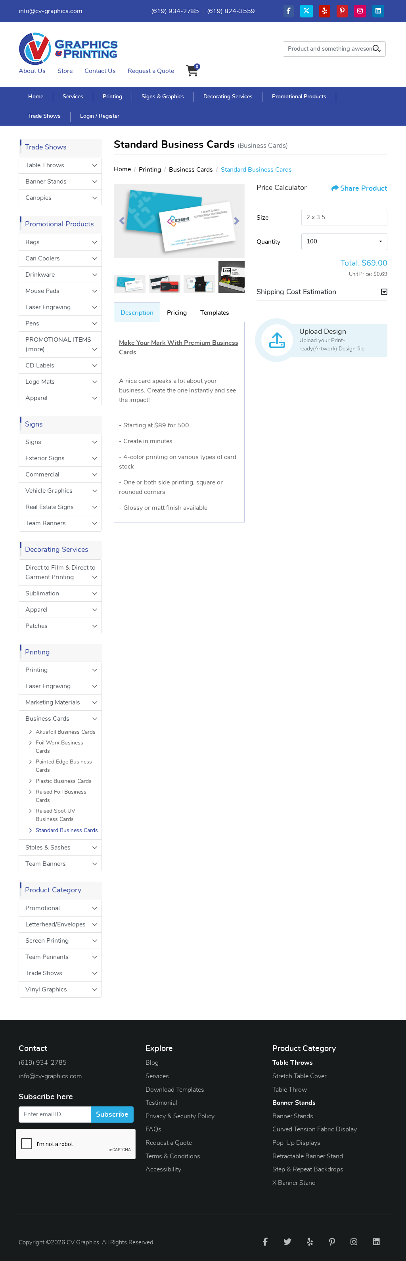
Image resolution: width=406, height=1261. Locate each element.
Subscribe (112, 1114)
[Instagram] (354, 1242)
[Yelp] (310, 1242)
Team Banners (45, 523)
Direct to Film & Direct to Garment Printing (60, 572)
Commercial (42, 474)
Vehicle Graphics (49, 491)
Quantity (268, 242)
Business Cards (47, 719)
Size (262, 217)
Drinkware (40, 275)
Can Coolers (42, 258)
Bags (32, 242)
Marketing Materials (52, 702)
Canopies (38, 198)
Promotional (42, 908)
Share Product (363, 188)
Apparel (36, 398)
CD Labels (39, 365)
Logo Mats (40, 382)
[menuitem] (36, 96)
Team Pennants (47, 957)
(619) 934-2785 (175, 11)
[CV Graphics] (68, 49)
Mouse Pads (42, 291)
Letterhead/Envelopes (55, 924)
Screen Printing (47, 941)
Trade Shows (43, 973)
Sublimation (42, 593)
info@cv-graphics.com (50, 11)
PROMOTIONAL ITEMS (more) (58, 344)
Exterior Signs (45, 458)
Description (137, 313)
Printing (36, 670)
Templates (214, 313)
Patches (36, 626)
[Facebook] (265, 1242)
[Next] (237, 221)
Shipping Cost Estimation (296, 292)
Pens (32, 323)
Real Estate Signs (49, 507)
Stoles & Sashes (48, 847)
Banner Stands (46, 181)
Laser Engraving (48, 307)
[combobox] (344, 242)
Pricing (177, 313)
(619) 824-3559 (231, 11)
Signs (33, 442)
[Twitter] (287, 1242)
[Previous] (122, 221)
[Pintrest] (332, 1242)
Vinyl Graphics (46, 989)
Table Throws (44, 165)
